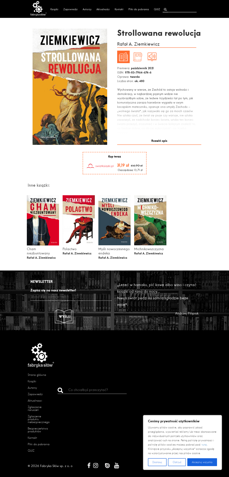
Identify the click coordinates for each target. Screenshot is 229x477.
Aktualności (103, 9)
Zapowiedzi (70, 9)
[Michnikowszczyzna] (150, 244)
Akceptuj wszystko (202, 462)
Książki (54, 9)
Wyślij (65, 316)
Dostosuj (157, 462)
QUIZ (157, 9)
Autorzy (87, 9)
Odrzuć (177, 462)
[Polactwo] (79, 244)
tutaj (204, 444)
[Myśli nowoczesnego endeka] (114, 244)
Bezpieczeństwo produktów (38, 430)
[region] (182, 442)
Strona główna (37, 375)
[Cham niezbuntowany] (43, 244)
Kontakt (119, 9)
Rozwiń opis (159, 140)
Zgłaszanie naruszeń (35, 408)
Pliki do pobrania (138, 9)
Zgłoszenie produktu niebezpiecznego (39, 419)
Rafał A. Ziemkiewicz (138, 44)
